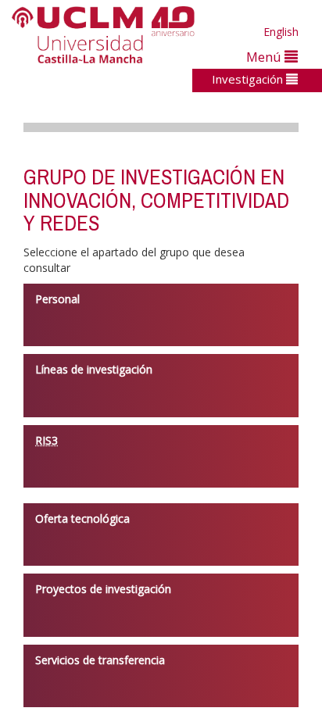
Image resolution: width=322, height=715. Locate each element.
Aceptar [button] (193, 625)
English (281, 31)
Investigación (249, 79)
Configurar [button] (193, 678)
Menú (265, 57)
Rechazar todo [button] (193, 651)
